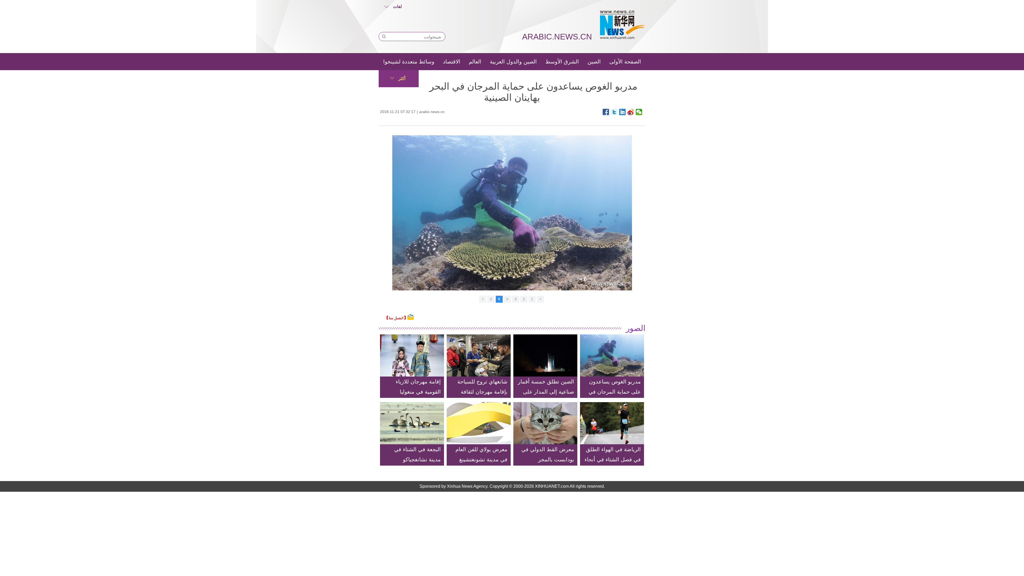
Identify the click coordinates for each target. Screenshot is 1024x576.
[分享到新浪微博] (630, 112)
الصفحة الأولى (625, 62)
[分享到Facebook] (606, 112)
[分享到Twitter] (614, 112)
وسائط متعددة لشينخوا (408, 62)
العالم (475, 62)
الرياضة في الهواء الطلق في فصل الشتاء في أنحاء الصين (613, 459)
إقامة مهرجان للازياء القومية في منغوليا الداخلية (418, 392)
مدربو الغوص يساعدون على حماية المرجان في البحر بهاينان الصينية (615, 392)
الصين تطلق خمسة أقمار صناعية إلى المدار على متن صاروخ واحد (546, 392)
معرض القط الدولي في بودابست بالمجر (547, 454)
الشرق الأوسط (562, 62)
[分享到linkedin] (622, 112)
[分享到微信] (639, 112)
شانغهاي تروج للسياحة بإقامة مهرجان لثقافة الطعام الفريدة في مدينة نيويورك (480, 397)
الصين (594, 62)
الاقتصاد (451, 62)
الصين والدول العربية (513, 62)
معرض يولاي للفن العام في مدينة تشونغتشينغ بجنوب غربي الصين (481, 459)
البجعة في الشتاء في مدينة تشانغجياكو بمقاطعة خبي (417, 459)
